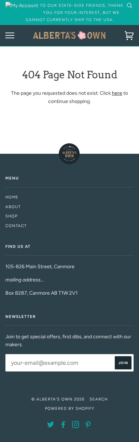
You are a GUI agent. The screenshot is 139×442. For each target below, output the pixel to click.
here (117, 93)
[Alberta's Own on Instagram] (75, 425)
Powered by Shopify (69, 408)
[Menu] (9, 35)
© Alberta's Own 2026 (57, 399)
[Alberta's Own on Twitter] (51, 425)
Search (98, 399)
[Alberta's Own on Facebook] (63, 425)
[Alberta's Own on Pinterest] (88, 425)
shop (11, 215)
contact (16, 225)
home (12, 197)
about (13, 206)
